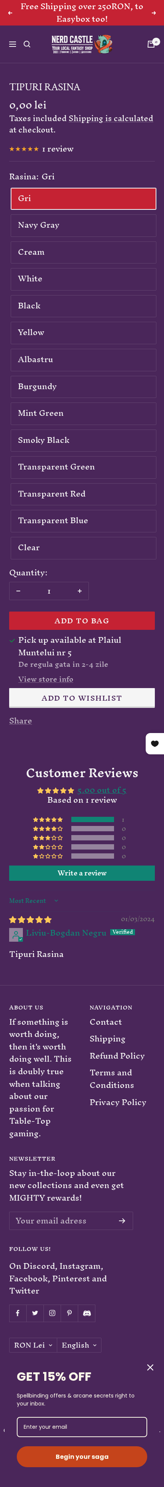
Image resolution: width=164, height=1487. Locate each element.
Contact (106, 1022)
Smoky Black (43, 440)
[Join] (122, 1220)
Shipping (107, 1039)
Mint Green (41, 413)
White (30, 278)
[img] (30, 919)
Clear (29, 547)
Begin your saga (82, 1456)
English (75, 1345)
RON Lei (29, 1345)
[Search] (27, 44)
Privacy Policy (118, 1102)
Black (29, 305)
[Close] (150, 1367)
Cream (31, 252)
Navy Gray (38, 225)
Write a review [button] (82, 873)
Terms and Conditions (112, 1079)
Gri (24, 198)
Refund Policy (117, 1056)
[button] (48, 819)
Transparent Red (51, 493)
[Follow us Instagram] (52, 1313)
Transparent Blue (53, 520)
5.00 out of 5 (102, 790)
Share (20, 721)
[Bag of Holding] (151, 44)
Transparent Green (56, 466)
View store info (45, 679)
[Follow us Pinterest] (69, 1313)
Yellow (31, 332)
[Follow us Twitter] (34, 1313)
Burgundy (37, 386)
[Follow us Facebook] (17, 1313)
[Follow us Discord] (86, 1313)
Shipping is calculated (111, 118)
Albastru (35, 359)
